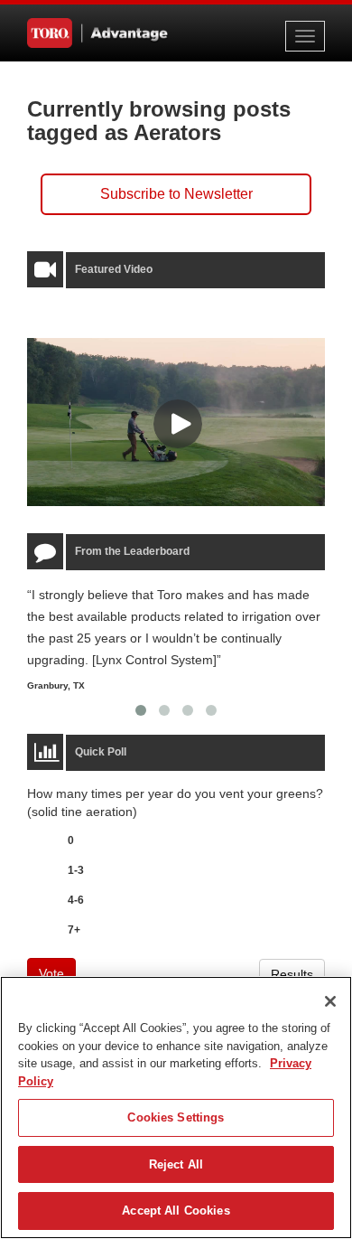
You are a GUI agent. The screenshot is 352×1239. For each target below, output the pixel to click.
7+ (74, 930)
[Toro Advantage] (117, 33)
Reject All (176, 1164)
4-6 (76, 900)
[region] (176, 1107)
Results (292, 974)
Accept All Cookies (175, 1210)
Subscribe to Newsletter (176, 194)
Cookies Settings (175, 1117)
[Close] (330, 1001)
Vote (51, 973)
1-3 (76, 870)
